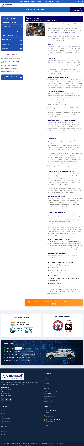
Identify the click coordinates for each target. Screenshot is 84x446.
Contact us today (70, 291)
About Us (70, 5)
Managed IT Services (19, 5)
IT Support (29, 5)
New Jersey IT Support (9, 18)
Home (1, 13)
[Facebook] (78, 1)
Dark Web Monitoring (48, 401)
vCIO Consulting (47, 398)
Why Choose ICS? (5, 416)
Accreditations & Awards (63, 316)
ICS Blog (3, 434)
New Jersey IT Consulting (10, 31)
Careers (3, 437)
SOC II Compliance (5, 418)
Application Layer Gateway (54, 100)
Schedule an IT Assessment (36, 9)
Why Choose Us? (12, 54)
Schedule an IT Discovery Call (9, 77)
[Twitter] (83, 1)
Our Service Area (7, 39)
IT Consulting (45, 5)
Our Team (3, 413)
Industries (63, 5)
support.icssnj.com (51, 421)
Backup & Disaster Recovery (50, 393)
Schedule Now (49, 425)
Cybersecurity (37, 5)
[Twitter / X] (10, 399)
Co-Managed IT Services (49, 396)
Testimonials (4, 426)
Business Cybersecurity (9, 35)
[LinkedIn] (80, 1)
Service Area (4, 429)
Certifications (4, 423)
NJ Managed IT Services (9, 22)
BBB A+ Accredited (5, 421)
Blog (6, 13)
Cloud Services (55, 5)
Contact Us (5, 44)
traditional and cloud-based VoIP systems (65, 32)
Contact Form (49, 416)
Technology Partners (6, 431)
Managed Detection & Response (51, 391)
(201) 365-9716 (6, 396)
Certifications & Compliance (21, 317)
